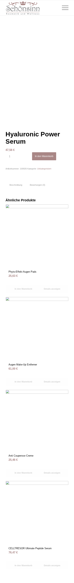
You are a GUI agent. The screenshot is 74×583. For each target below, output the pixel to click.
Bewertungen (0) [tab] (37, 185)
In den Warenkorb (44, 156)
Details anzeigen (51, 289)
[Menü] (63, 7)
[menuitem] (63, 7)
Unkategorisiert (44, 169)
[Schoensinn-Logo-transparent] (31, 7)
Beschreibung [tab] (15, 185)
